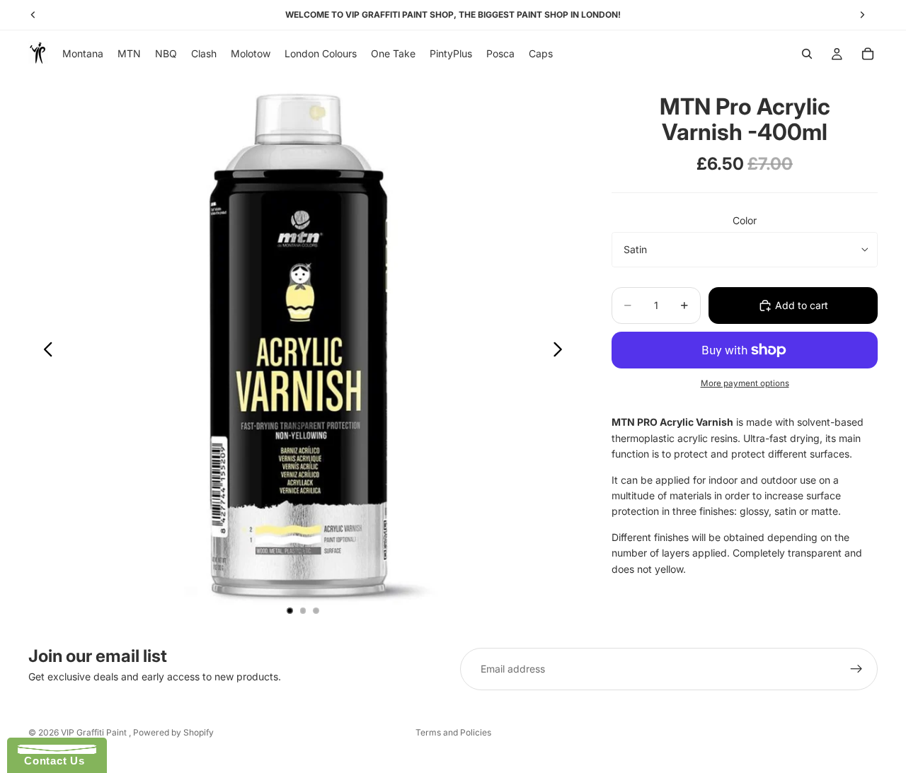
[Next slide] (562, 351)
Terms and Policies (453, 732)
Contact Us (51, 761)
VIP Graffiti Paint (95, 732)
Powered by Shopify (173, 732)
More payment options (745, 383)
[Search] (806, 53)
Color (745, 220)
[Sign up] (856, 669)
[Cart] (867, 53)
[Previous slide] (44, 351)
